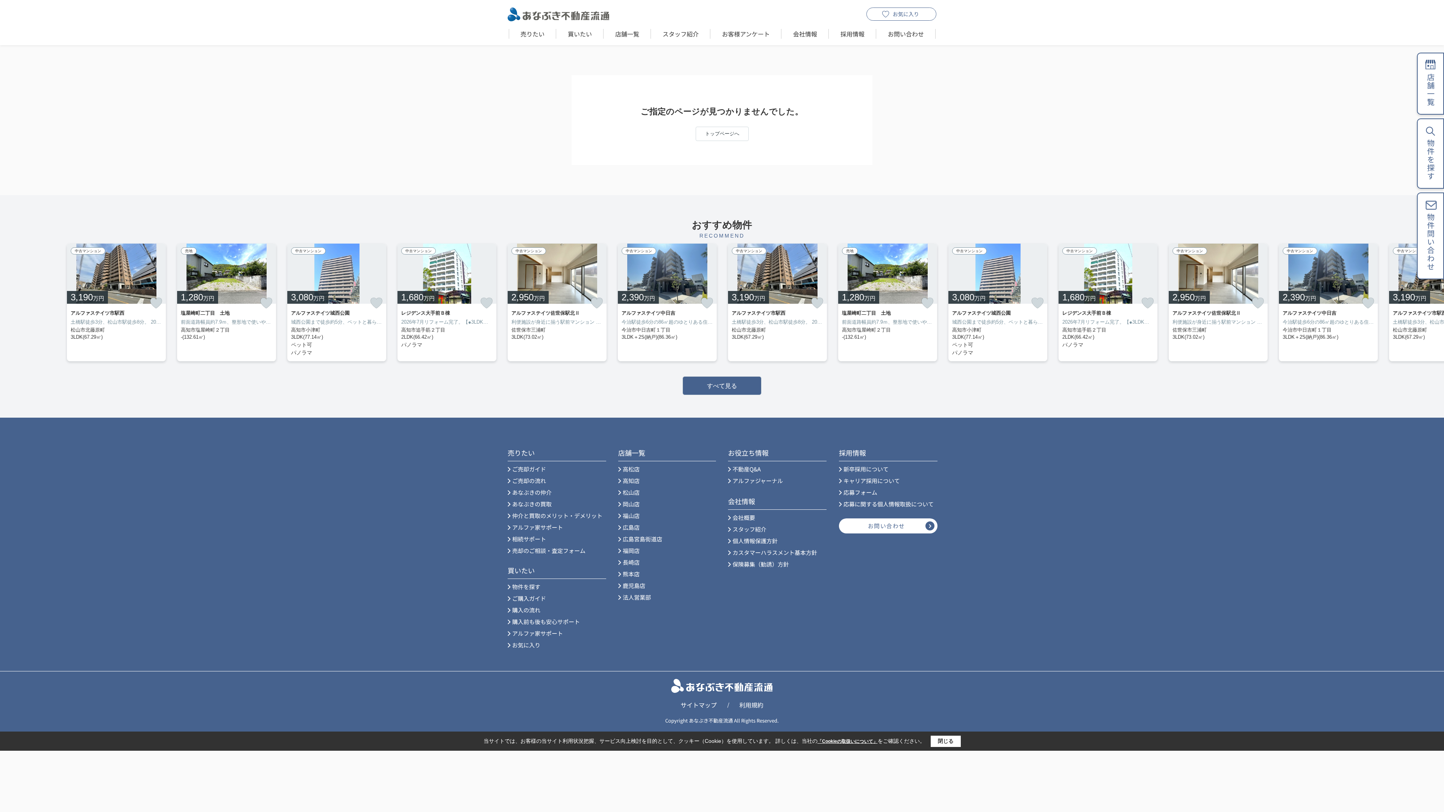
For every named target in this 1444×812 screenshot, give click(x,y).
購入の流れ (526, 610)
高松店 (631, 469)
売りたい (532, 33)
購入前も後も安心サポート (546, 622)
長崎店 (631, 562)
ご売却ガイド (529, 469)
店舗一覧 (627, 33)
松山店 (631, 492)
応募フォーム (860, 492)
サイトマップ (699, 704)
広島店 (631, 527)
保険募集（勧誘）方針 (761, 564)
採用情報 (852, 33)
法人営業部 (637, 597)
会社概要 (744, 517)
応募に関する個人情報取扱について (888, 504)
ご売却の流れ (529, 481)
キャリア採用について (871, 481)
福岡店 (631, 550)
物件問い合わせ (1430, 242)
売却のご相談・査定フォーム (548, 550)
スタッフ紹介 (681, 33)
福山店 (631, 516)
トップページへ (722, 133)
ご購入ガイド (529, 598)
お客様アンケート (746, 33)
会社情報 (805, 33)
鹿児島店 (634, 585)
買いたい (580, 33)
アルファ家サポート (537, 527)
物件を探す (526, 587)
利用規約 (751, 704)
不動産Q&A (747, 469)
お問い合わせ (906, 33)
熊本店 (631, 574)
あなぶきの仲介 (532, 492)
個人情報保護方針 (755, 541)
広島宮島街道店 (642, 539)
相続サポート (529, 539)
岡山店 (631, 504)
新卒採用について (866, 469)
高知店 (631, 481)
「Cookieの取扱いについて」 (848, 741)
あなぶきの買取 (532, 504)
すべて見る (722, 386)
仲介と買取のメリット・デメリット (557, 516)
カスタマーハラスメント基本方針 (775, 552)
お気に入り (906, 14)
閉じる (946, 741)
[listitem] (557, 302)
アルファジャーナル (758, 481)
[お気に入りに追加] (156, 303)
